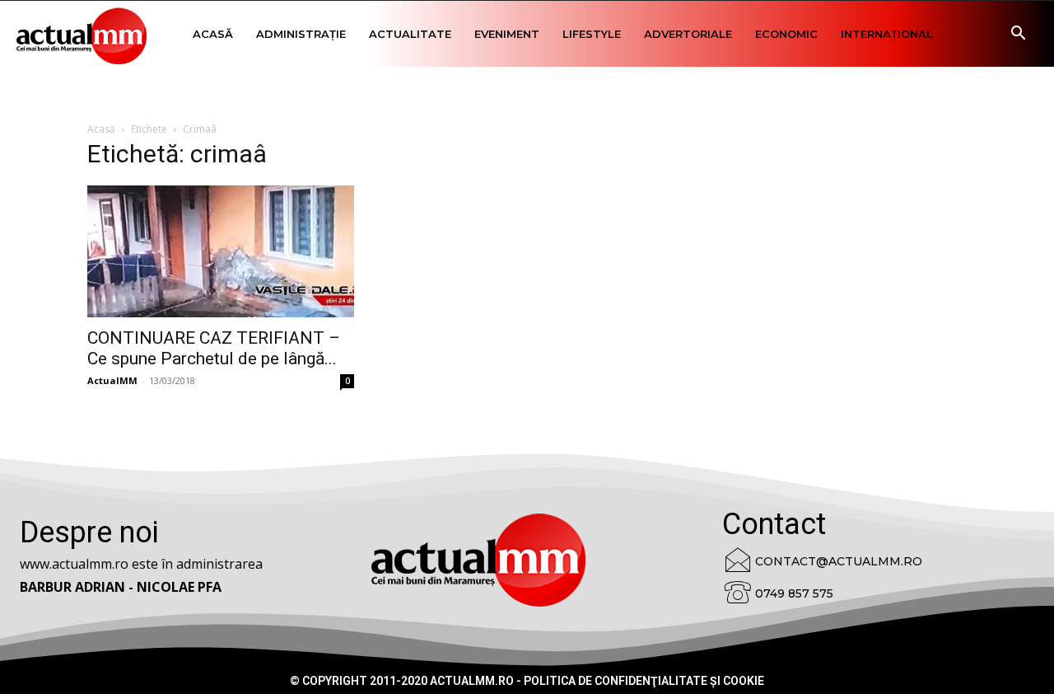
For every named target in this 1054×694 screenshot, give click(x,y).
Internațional (887, 33)
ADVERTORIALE (688, 33)
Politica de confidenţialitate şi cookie (644, 680)
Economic (786, 33)
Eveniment (506, 33)
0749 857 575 (794, 593)
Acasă (213, 33)
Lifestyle (591, 33)
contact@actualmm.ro (838, 561)
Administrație (301, 33)
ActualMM (112, 380)
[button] (1018, 35)
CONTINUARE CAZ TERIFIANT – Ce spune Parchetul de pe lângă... (213, 348)
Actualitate (410, 33)
